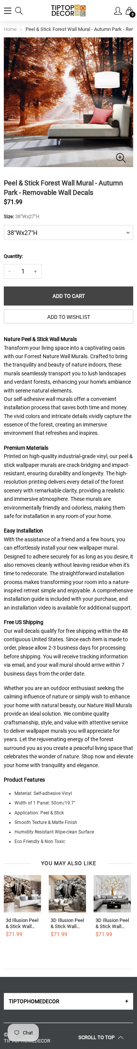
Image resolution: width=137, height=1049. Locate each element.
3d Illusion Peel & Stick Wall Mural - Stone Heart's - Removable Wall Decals (22, 923)
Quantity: (13, 256)
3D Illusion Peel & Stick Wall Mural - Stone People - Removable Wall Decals (67, 923)
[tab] (68, 1001)
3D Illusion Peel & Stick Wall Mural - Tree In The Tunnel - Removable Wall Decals (112, 923)
